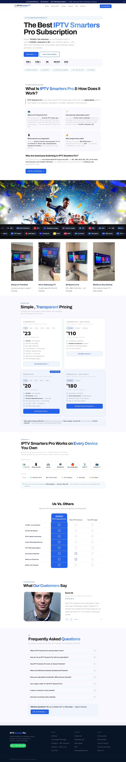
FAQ (76, 6)
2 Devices (70, 328)
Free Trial (54, 750)
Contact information (104, 747)
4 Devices (85, 328)
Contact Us (78, 736)
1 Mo (25, 380)
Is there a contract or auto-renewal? (42, 690)
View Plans (30, 54)
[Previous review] (67, 619)
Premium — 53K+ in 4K (59, 747)
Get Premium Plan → (41, 411)
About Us (100, 750)
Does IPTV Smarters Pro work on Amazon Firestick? (47, 664)
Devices (70, 6)
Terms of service (102, 743)
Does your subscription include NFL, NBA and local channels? (50, 677)
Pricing (63, 6)
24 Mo (47, 328)
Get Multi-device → (84, 353)
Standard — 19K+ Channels (60, 743)
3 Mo (25, 328)
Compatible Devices (81, 750)
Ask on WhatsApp (39, 711)
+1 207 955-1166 (19, 745)
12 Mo (36, 328)
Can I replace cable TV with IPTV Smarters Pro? (46, 684)
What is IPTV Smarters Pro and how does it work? (47, 650)
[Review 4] (78, 619)
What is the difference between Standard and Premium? (49, 670)
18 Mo (42, 328)
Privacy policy (102, 736)
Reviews (83, 6)
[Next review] (71, 619)
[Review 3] (77, 619)
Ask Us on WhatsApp (35, 171)
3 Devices (77, 328)
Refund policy (101, 739)
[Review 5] (79, 619)
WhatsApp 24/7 (79, 739)
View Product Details (49, 54)
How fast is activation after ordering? (42, 697)
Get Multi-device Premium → (84, 406)
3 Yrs (53, 328)
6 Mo (31, 328)
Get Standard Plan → (41, 364)
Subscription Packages (58, 739)
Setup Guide (78, 743)
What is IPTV (55, 6)
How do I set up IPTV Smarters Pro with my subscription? (49, 657)
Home (47, 6)
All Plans (54, 736)
